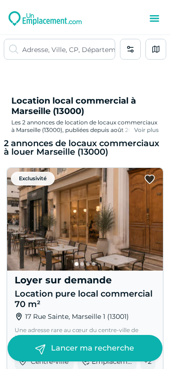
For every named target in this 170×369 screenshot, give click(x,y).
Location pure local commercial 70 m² (84, 299)
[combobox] (68, 49)
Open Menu (154, 18)
